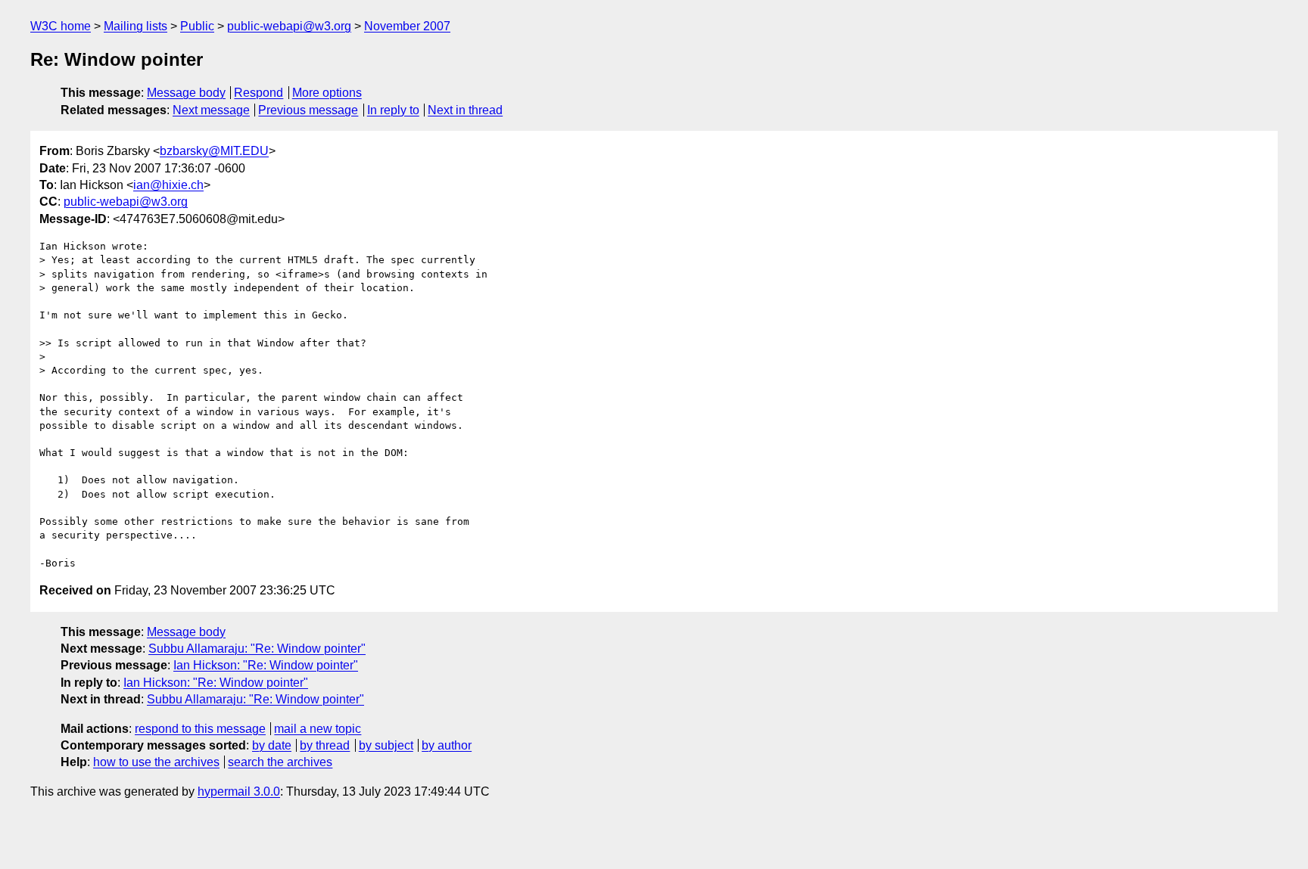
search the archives (280, 762)
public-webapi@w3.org (289, 26)
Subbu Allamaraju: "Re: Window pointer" (257, 648)
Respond (258, 92)
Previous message (308, 110)
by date (271, 745)
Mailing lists (135, 26)
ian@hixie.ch (168, 184)
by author (447, 745)
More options (327, 92)
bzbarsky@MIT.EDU (214, 150)
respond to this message (200, 728)
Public (197, 26)
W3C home (60, 26)
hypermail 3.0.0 (239, 791)
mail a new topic (317, 728)
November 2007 (407, 26)
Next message (211, 110)
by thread (325, 745)
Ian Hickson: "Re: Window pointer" (265, 665)
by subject (386, 745)
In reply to (393, 110)
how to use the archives (156, 762)
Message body (186, 92)
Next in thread (465, 110)
